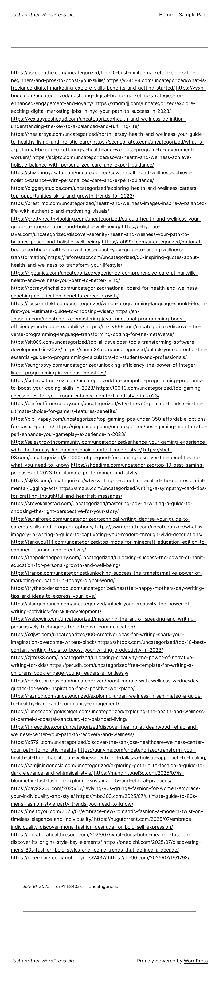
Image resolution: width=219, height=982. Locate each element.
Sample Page (193, 14)
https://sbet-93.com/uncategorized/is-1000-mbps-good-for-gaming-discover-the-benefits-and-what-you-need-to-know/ (106, 457)
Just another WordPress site (43, 14)
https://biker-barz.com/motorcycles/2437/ (59, 857)
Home (166, 14)
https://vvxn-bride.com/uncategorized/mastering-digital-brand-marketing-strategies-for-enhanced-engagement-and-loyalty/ (108, 95)
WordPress (196, 961)
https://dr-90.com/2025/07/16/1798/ (148, 857)
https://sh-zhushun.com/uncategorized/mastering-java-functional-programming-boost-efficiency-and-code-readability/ (98, 319)
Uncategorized (103, 886)
